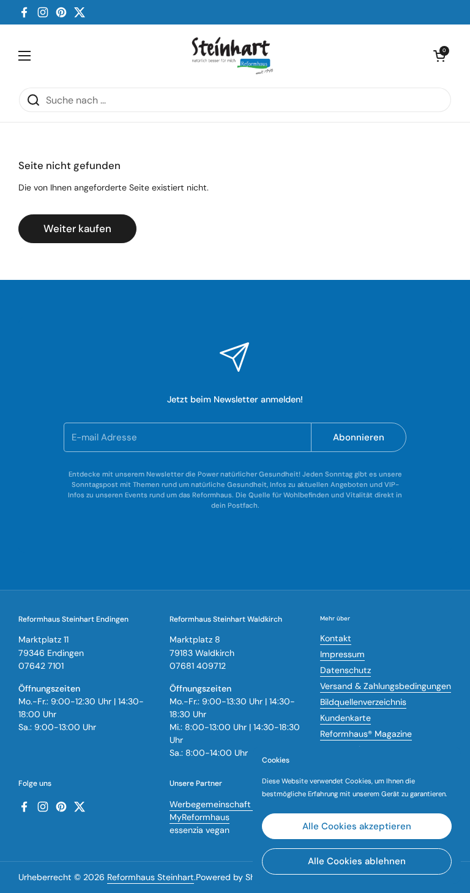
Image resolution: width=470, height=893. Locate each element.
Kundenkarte (345, 717)
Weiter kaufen (77, 228)
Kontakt (335, 638)
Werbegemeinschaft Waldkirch (231, 804)
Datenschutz (345, 670)
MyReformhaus (199, 817)
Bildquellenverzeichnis (363, 701)
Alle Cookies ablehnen (357, 861)
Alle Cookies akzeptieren (356, 826)
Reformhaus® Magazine (366, 733)
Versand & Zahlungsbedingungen (385, 685)
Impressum (342, 654)
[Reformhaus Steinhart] (232, 56)
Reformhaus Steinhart (150, 877)
